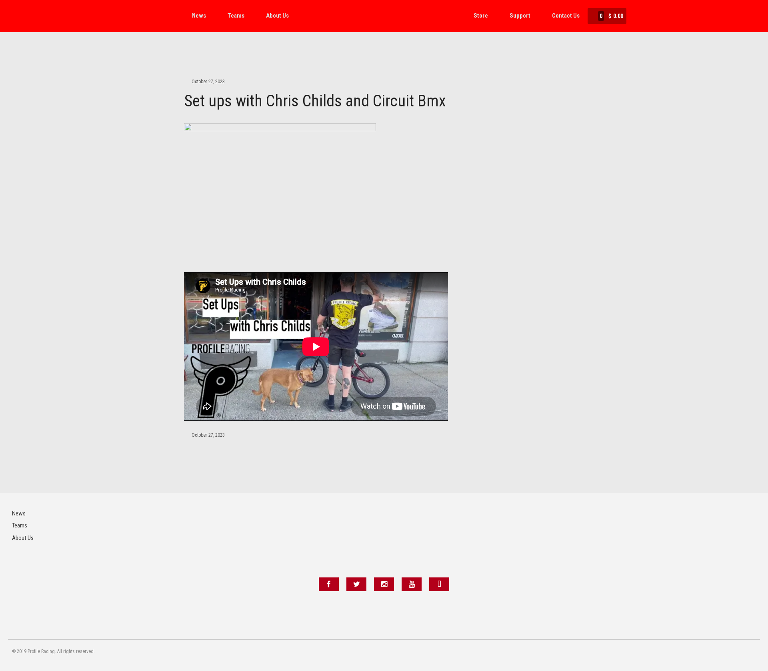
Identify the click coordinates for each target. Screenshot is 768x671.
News (199, 15)
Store (481, 15)
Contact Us (566, 15)
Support (520, 15)
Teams (236, 15)
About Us (277, 15)
